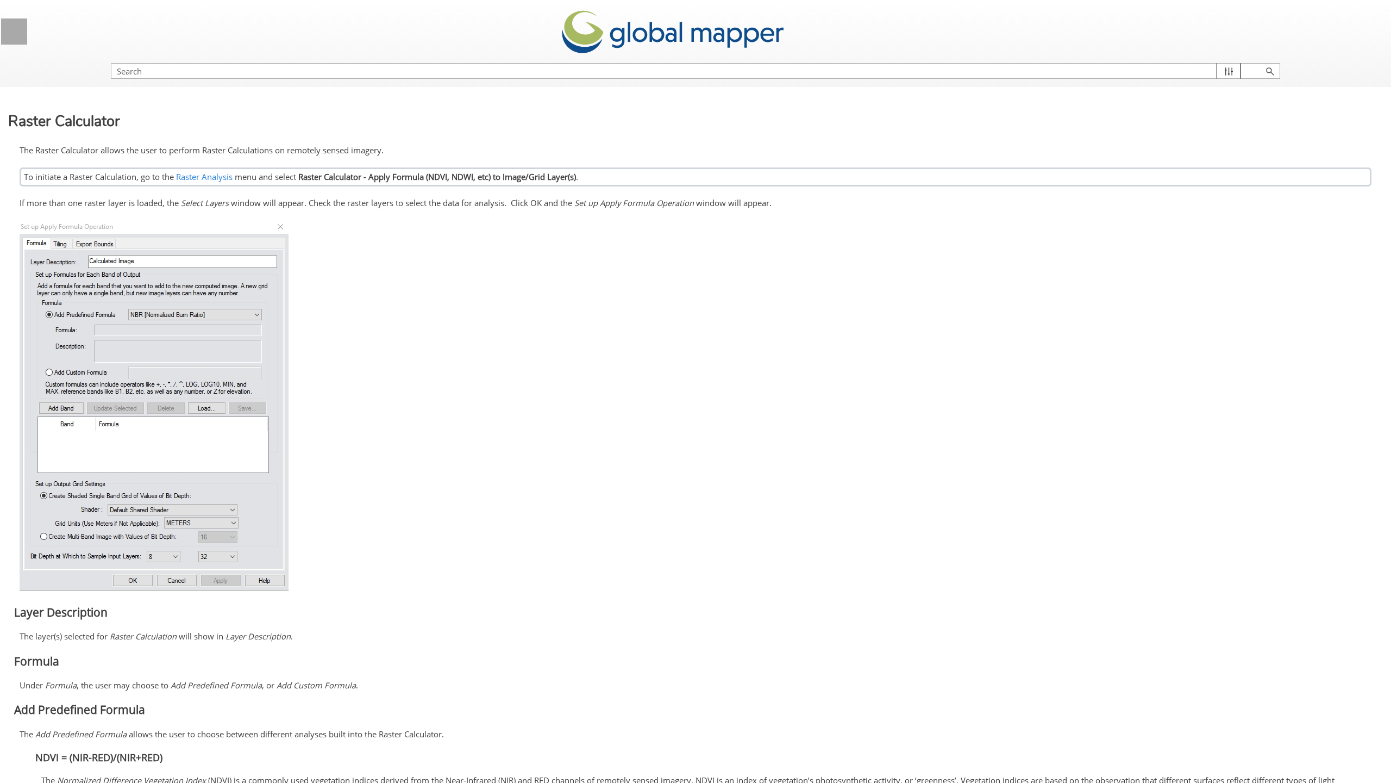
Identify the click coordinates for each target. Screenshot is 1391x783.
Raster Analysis (204, 176)
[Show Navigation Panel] (14, 31)
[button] (1229, 71)
